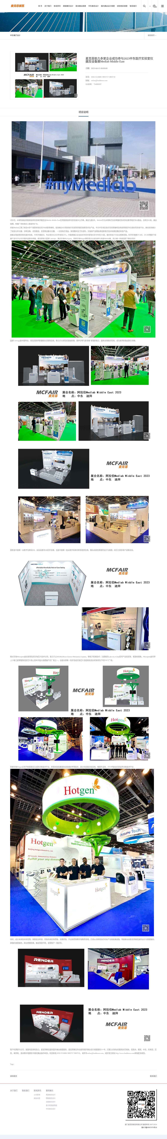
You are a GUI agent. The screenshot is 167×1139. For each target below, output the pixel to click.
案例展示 (49, 1091)
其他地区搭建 (122, 6)
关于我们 (48, 6)
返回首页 (151, 35)
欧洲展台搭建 (81, 6)
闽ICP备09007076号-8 (149, 1127)
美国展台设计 (50, 1095)
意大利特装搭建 (51, 1105)
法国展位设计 (50, 1102)
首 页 (40, 6)
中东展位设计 (50, 1109)
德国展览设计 (50, 1098)
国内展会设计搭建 (108, 6)
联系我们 (133, 6)
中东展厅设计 (15, 35)
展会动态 (37, 1098)
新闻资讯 (57, 6)
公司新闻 (37, 1095)
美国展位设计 (68, 6)
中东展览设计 (93, 6)
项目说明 (83, 112)
